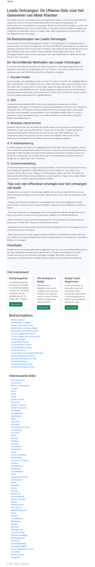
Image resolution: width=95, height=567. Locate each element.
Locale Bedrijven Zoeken (21, 347)
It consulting (16, 430)
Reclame (14, 463)
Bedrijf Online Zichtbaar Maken (24, 328)
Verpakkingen (17, 413)
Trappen (14, 515)
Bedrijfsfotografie (18, 510)
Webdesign (16, 521)
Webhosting (16, 457)
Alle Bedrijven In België (20, 322)
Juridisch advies (17, 399)
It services (15, 432)
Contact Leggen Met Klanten (23, 333)
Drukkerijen (16, 468)
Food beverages (18, 380)
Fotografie (15, 557)
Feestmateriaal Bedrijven (22, 364)
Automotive (16, 383)
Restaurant (16, 493)
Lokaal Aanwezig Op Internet (23, 356)
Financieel (15, 402)
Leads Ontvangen (18, 339)
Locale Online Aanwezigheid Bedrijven (27, 353)
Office (13, 435)
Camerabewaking (18, 543)
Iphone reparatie (18, 499)
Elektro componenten (20, 385)
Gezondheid (16, 446)
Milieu (13, 419)
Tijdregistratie (17, 529)
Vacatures (15, 540)
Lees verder (16, 304)
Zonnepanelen (17, 466)
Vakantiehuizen (17, 554)
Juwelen (14, 524)
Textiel (13, 452)
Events (14, 482)
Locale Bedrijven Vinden (21, 344)
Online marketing (18, 455)
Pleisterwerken (17, 504)
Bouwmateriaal (17, 496)
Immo (13, 396)
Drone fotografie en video (22, 549)
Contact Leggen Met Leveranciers (25, 336)
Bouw (13, 391)
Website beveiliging (19, 535)
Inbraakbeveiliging (19, 546)
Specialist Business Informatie (24, 358)
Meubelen (15, 485)
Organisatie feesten (19, 477)
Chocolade (15, 551)
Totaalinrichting (17, 532)
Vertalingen (16, 410)
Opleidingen (16, 416)
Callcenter (15, 421)
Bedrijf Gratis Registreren (22, 325)
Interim (14, 488)
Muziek (14, 502)
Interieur (15, 443)
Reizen (14, 513)
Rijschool (15, 527)
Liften (13, 474)
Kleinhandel (16, 449)
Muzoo (10, 1)
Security (14, 438)
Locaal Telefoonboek (20, 342)
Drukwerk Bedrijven (19, 361)
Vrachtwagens (17, 471)
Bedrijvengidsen (18, 320)
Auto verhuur (17, 507)
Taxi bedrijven (17, 479)
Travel (13, 394)
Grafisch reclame (18, 405)
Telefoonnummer (18, 350)
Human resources (19, 407)
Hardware (15, 424)
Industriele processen (20, 427)
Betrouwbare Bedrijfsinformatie (25, 331)
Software (15, 441)
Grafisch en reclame (19, 460)
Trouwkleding (17, 518)
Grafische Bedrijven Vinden (23, 367)
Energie (14, 388)
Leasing (14, 491)
